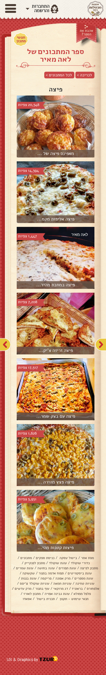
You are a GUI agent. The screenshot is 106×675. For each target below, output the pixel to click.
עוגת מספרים (83, 578)
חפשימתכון (21, 39)
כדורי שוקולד (80, 563)
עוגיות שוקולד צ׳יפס (34, 583)
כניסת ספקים (45, 557)
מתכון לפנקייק (34, 563)
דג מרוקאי (60, 588)
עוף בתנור (42, 588)
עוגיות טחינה (84, 583)
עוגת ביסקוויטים (80, 573)
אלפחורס (93, 588)
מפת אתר (87, 557)
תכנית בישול (45, 598)
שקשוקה (28, 573)
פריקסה (45, 578)
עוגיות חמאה (62, 583)
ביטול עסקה (67, 557)
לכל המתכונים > (59, 75)
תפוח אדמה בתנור (51, 573)
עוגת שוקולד (58, 563)
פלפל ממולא (82, 593)
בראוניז (77, 588)
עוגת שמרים (24, 568)
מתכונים (26, 557)
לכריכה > (84, 75)
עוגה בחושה (46, 568)
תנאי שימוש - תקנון (74, 598)
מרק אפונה (62, 578)
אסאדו (27, 598)
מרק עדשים (23, 588)
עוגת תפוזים (67, 568)
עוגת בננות (29, 578)
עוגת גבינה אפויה (57, 593)
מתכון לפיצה (89, 568)
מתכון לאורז (32, 593)
